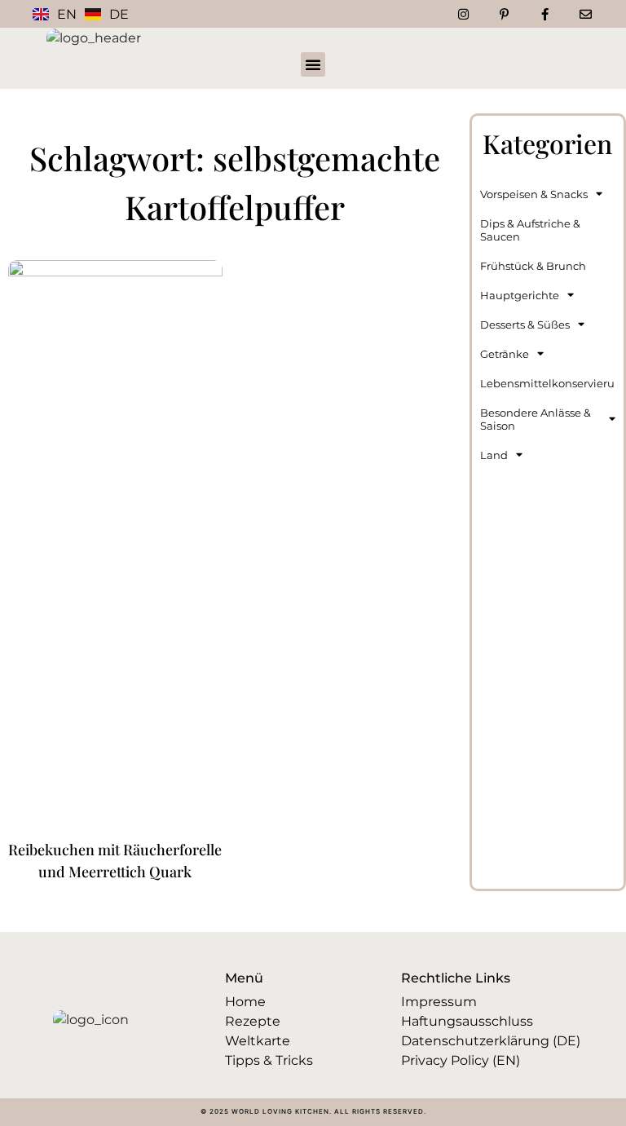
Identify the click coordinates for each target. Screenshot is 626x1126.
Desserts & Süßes (525, 324)
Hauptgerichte (519, 295)
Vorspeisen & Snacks (534, 194)
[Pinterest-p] (504, 14)
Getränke (504, 353)
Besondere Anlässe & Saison (535, 419)
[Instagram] (463, 14)
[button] (313, 64)
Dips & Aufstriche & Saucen (530, 230)
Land (494, 454)
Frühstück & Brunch (533, 265)
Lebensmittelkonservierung (547, 383)
